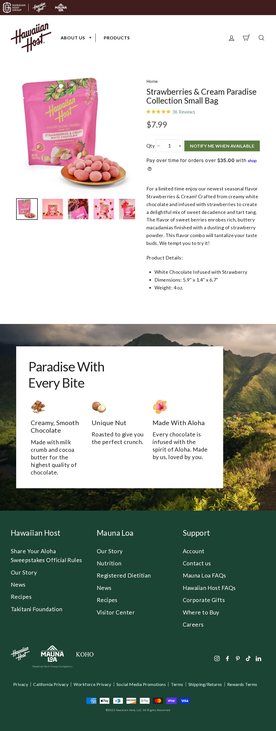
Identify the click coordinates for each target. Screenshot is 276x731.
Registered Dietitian (124, 575)
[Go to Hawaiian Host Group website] (14, 7)
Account (194, 551)
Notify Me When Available (222, 145)
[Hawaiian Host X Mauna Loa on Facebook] (227, 658)
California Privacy (50, 684)
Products (117, 37)
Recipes (21, 596)
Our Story (24, 572)
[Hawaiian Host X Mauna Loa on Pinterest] (237, 658)
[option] (75, 134)
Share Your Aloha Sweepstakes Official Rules (46, 555)
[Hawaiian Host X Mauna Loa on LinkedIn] (258, 658)
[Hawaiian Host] (20, 654)
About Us (73, 37)
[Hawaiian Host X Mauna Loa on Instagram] (217, 658)
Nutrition (109, 563)
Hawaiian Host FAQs (209, 587)
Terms (177, 684)
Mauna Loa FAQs (204, 575)
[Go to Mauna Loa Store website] (61, 7)
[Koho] (84, 654)
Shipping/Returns (205, 684)
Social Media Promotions (141, 684)
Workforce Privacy (92, 684)
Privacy (20, 684)
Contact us (197, 563)
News (18, 584)
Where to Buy (201, 612)
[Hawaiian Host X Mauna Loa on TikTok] (248, 658)
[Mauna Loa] (52, 653)
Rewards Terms (242, 684)
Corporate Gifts (204, 599)
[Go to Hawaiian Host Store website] (39, 7)
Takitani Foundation (37, 609)
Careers (193, 624)
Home (152, 81)
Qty (150, 146)
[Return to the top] (256, 711)
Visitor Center (116, 612)
